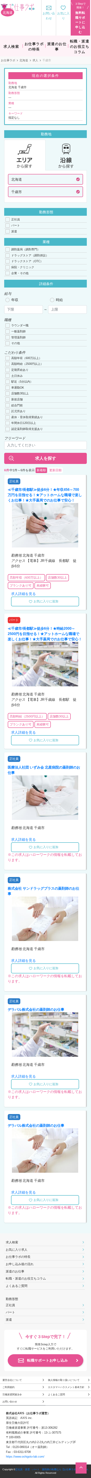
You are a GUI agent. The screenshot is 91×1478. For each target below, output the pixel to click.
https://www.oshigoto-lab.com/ (25, 1456)
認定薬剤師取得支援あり (27, 429)
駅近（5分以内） (22, 381)
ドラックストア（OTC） (27, 261)
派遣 (14, 231)
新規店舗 (17, 399)
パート (15, 225)
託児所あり (18, 411)
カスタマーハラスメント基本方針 (66, 1387)
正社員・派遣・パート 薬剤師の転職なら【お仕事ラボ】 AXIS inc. (52, 1469)
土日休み (17, 375)
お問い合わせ (9, 1401)
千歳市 (16, 192)
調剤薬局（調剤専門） (25, 249)
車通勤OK (17, 387)
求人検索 (12, 1242)
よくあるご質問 (16, 1286)
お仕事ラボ (8, 60)
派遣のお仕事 (15, 1271)
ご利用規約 (8, 1387)
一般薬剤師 (18, 331)
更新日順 (55, 470)
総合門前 (17, 405)
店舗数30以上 (20, 393)
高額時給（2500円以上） (27, 364)
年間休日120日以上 (23, 423)
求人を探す (45, 458)
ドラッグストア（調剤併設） (30, 255)
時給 (59, 300)
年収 (14, 300)
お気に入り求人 (16, 1249)
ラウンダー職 (19, 325)
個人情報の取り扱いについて (64, 1380)
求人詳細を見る (23, 594)
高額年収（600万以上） (26, 358)
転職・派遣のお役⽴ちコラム (26, 1278)
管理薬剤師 (18, 337)
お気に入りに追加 (46, 601)
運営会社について (12, 1380)
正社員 (15, 219)
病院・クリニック (22, 267)
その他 (15, 343)
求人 (35, 60)
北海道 (23, 60)
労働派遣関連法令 (12, 1394)
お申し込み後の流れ (20, 1264)
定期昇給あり (19, 369)
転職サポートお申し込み (47, 1360)
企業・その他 (19, 273)
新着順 (41, 470)
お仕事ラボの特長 (18, 1256)
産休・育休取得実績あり (27, 417)
